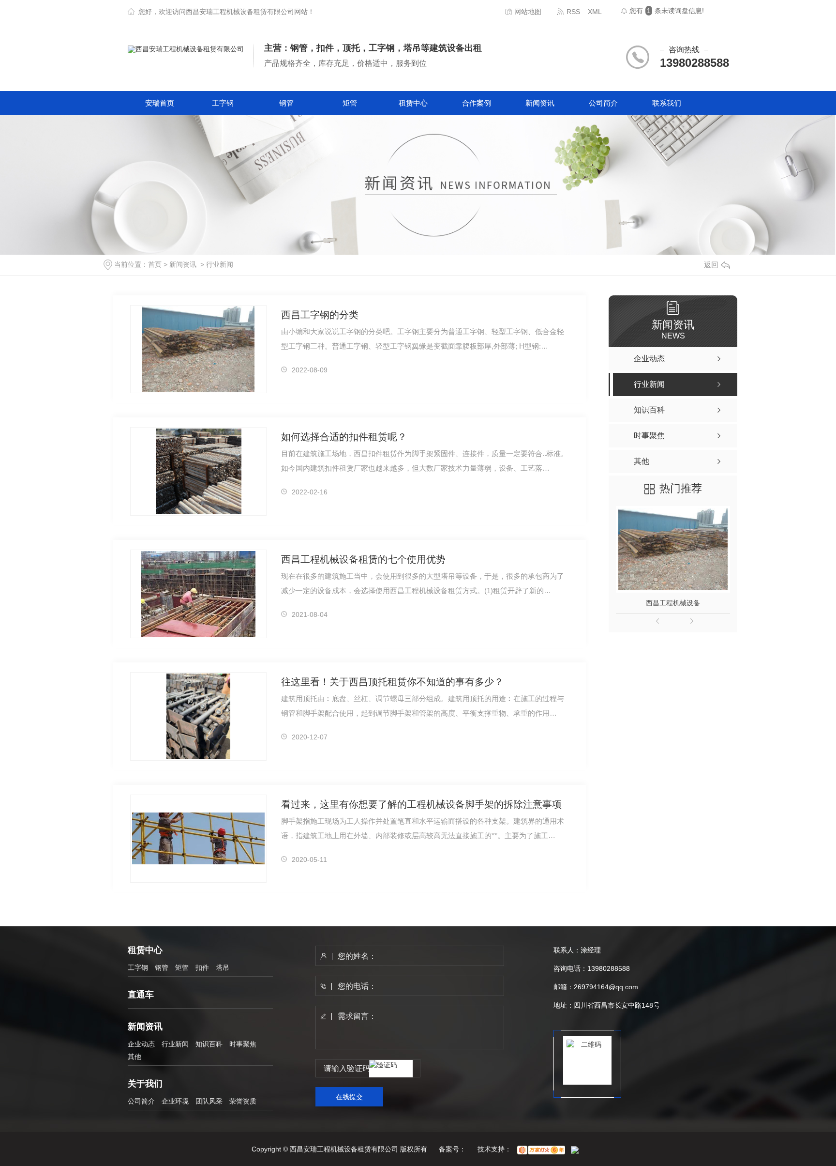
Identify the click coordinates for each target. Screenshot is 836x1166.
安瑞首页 (159, 103)
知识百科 (209, 1044)
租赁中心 (413, 103)
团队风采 (209, 1101)
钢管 (286, 103)
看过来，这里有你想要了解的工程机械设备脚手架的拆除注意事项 (421, 804)
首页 (155, 264)
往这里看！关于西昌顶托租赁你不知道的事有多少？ (392, 681)
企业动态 (141, 1044)
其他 (134, 1056)
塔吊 (222, 967)
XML (595, 11)
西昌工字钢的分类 (319, 314)
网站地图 (527, 11)
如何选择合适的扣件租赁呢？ (344, 436)
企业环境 (175, 1101)
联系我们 (666, 103)
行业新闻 (219, 264)
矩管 (350, 103)
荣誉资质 (242, 1101)
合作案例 (476, 103)
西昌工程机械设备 (673, 603)
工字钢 (223, 103)
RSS (573, 11)
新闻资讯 (539, 103)
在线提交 (349, 1097)
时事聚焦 (242, 1044)
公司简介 (603, 103)
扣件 (202, 967)
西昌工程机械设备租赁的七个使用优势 (363, 559)
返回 (711, 265)
